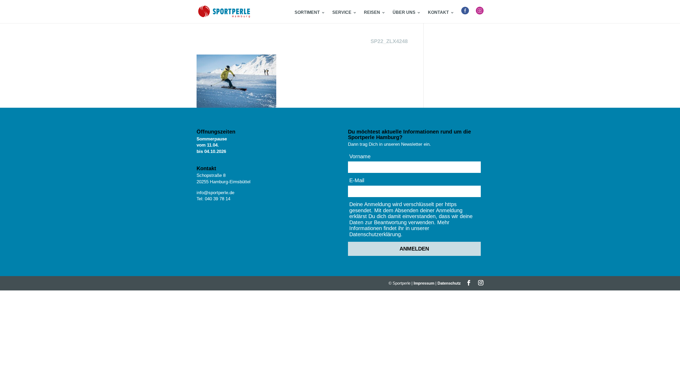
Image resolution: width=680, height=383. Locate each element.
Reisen (372, 13)
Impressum (424, 283)
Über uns (404, 13)
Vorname (360, 156)
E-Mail (356, 180)
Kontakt (438, 13)
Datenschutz (449, 283)
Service (341, 13)
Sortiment (307, 13)
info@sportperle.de (215, 192)
